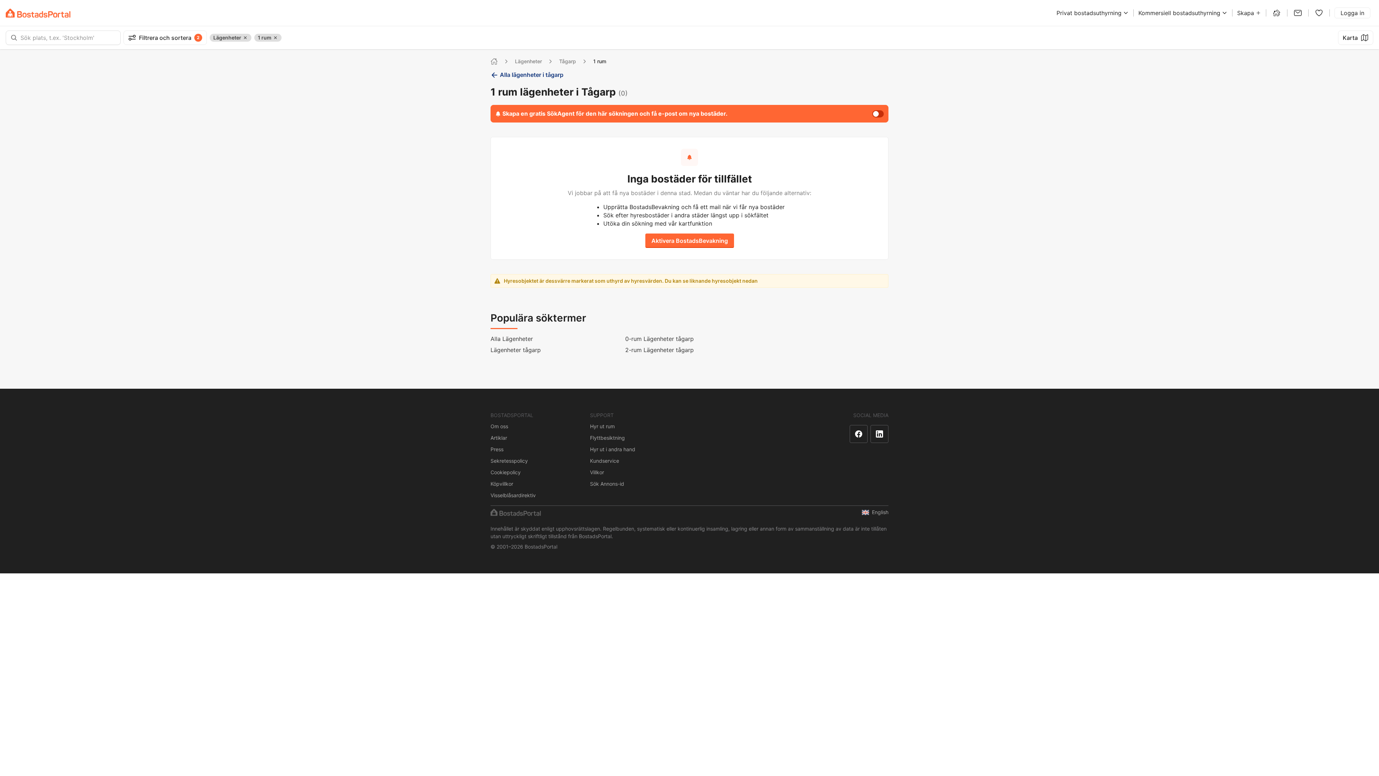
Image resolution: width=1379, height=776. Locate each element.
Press (497, 449)
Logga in (1352, 13)
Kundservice (604, 461)
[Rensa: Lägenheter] (245, 37)
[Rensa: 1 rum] (275, 37)
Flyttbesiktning (607, 438)
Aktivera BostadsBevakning (689, 240)
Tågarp (567, 61)
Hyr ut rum (602, 426)
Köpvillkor (502, 484)
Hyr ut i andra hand (612, 449)
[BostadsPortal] (38, 13)
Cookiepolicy (506, 472)
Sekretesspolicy (509, 461)
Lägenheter (528, 61)
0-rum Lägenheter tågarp (659, 338)
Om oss (499, 426)
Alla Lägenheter (512, 338)
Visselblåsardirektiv (513, 495)
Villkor (597, 472)
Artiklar (499, 438)
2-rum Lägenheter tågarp (659, 350)
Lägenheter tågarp (516, 350)
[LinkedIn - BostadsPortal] (879, 434)
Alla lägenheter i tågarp (531, 74)
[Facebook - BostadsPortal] (859, 434)
